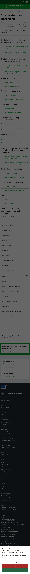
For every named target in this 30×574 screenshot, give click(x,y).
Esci (15, 566)
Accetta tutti (15, 570)
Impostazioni (15, 562)
